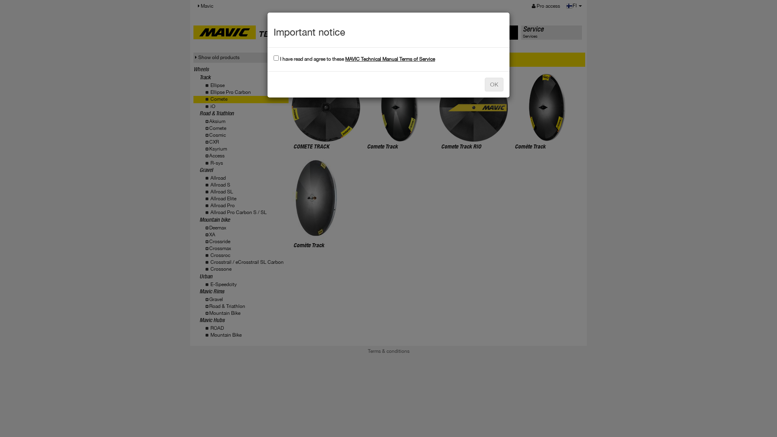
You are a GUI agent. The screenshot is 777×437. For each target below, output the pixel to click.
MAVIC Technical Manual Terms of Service (390, 59)
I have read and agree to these (357, 59)
